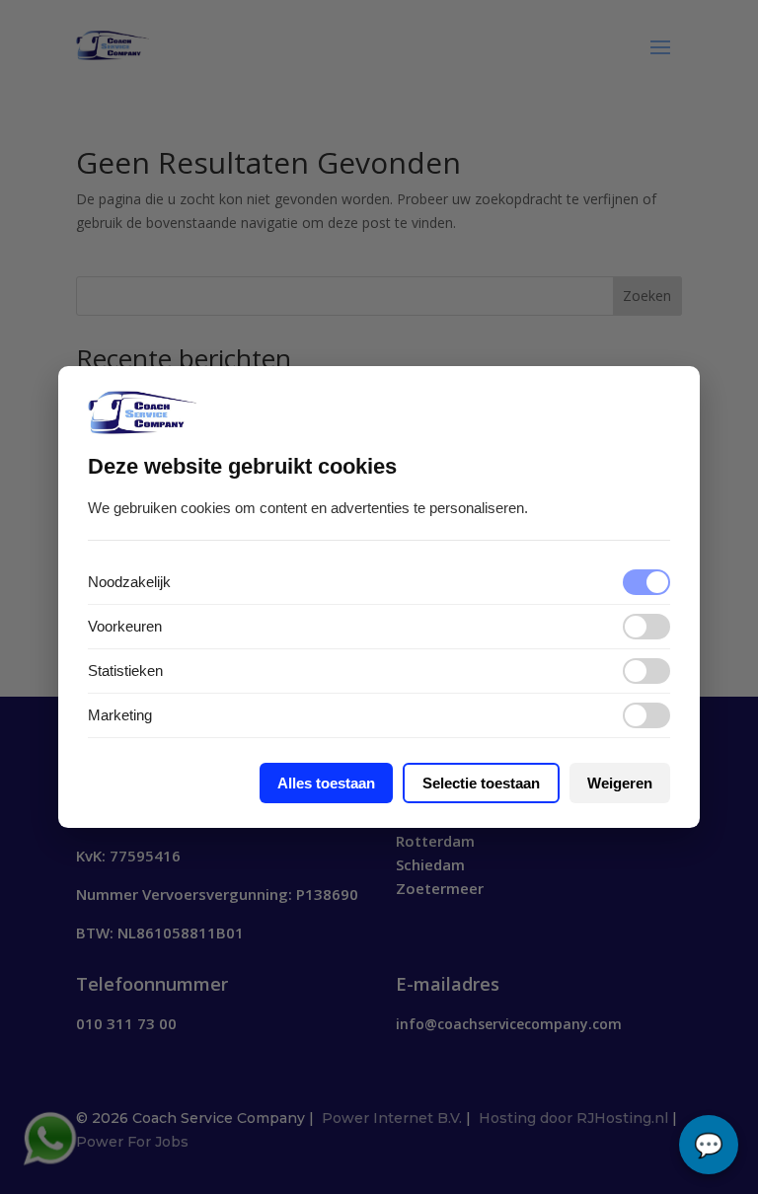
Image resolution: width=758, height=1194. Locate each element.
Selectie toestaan (481, 783)
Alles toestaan (326, 783)
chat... (708, 1144)
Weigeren (619, 783)
